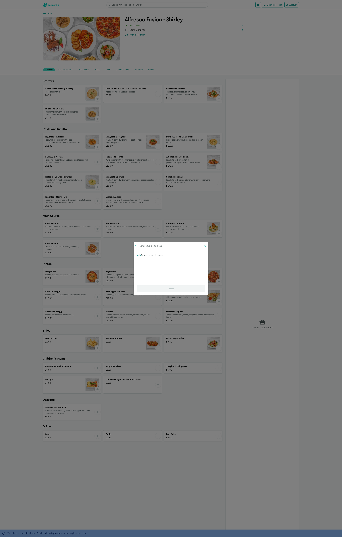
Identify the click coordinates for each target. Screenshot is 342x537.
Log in (138, 255)
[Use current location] (205, 246)
